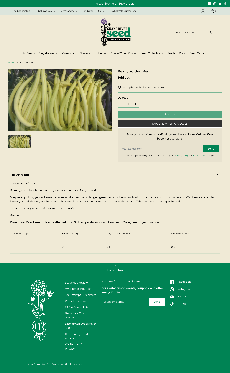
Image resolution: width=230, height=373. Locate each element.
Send (157, 301)
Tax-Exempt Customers (80, 295)
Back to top (115, 270)
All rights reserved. (73, 364)
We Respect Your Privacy (76, 346)
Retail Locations (75, 301)
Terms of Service (200, 155)
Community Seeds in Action (78, 336)
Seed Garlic (197, 53)
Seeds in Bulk (176, 53)
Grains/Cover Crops (123, 53)
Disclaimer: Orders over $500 (80, 325)
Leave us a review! (76, 282)
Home (11, 62)
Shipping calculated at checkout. (145, 87)
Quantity (123, 97)
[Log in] (204, 11)
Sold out (169, 114)
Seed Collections (152, 53)
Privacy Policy (181, 155)
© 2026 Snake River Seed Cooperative (45, 364)
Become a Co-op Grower (76, 315)
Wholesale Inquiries (78, 288)
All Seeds (29, 53)
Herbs (102, 53)
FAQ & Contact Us (76, 307)
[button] (20, 141)
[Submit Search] (212, 32)
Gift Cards (87, 11)
